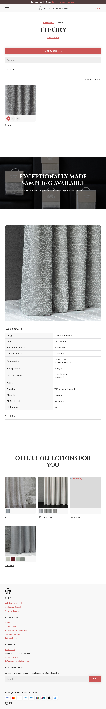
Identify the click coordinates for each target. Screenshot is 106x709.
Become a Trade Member (16, 630)
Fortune (9, 565)
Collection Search (13, 607)
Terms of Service (12, 634)
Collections (48, 22)
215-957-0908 (11, 657)
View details (53, 37)
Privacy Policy (11, 638)
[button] (8, 8)
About (7, 622)
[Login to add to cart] (8, 118)
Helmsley (75, 517)
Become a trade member (63, 2)
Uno (7, 517)
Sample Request (12, 611)
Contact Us (10, 649)
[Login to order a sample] (18, 118)
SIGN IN (97, 8)
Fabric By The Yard (13, 603)
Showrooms (10, 626)
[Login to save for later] (13, 118)
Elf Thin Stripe (45, 517)
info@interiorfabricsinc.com (18, 661)
